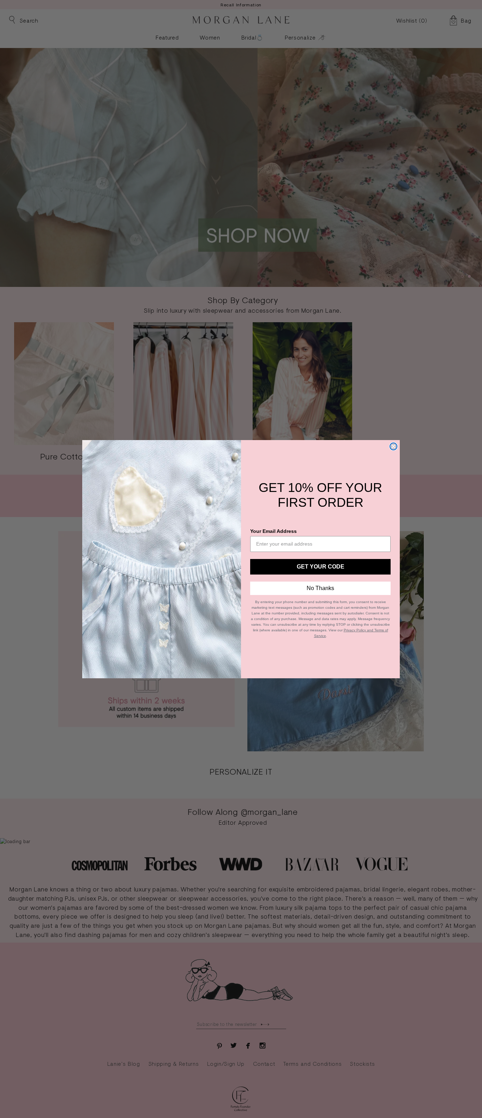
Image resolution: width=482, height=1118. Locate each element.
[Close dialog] (393, 446)
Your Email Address (273, 531)
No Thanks (320, 588)
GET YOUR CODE (320, 567)
